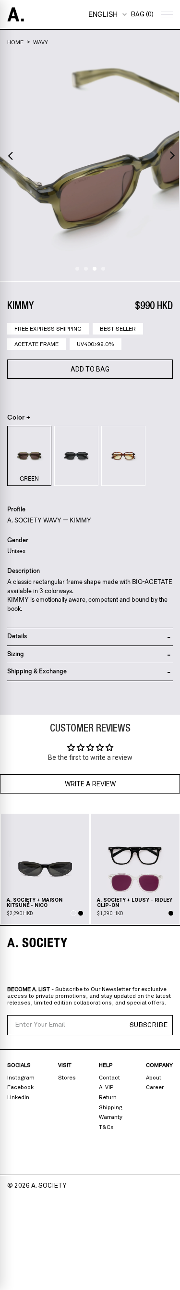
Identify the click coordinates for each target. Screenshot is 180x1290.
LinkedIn (18, 1097)
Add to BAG (90, 369)
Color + (19, 418)
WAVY (40, 42)
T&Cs (106, 1127)
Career (155, 1087)
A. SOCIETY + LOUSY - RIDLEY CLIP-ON (134, 902)
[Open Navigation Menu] (165, 14)
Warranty (110, 1117)
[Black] (76, 456)
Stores (67, 1077)
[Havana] (123, 456)
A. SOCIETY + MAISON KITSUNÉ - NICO (34, 902)
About (153, 1077)
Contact (109, 1077)
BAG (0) (142, 14)
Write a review (90, 784)
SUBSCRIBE (149, 1025)
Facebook (20, 1087)
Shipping (110, 1107)
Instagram (21, 1077)
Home (15, 42)
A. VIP (106, 1087)
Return (108, 1097)
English (103, 14)
